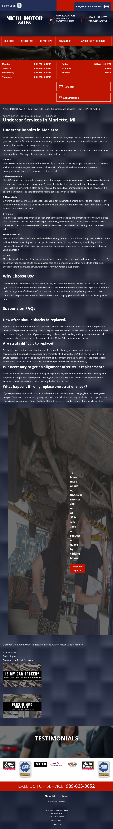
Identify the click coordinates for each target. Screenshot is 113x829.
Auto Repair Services (56, 801)
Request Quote (77, 568)
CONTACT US (65, 41)
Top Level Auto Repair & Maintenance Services (51, 108)
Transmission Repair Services (18, 660)
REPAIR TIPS (46, 41)
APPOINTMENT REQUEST (93, 41)
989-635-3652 (98, 21)
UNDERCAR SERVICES (89, 108)
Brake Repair (9, 656)
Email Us (69, 87)
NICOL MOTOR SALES (14, 108)
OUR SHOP (9, 41)
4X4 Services (9, 652)
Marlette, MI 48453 (46, 116)
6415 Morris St (28, 116)
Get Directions (70, 98)
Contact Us (56, 824)
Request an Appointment (92, 6)
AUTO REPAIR (27, 41)
